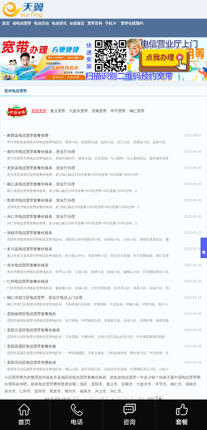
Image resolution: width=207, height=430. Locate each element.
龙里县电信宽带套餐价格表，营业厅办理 (41, 168)
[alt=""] (28, 9)
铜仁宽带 (136, 111)
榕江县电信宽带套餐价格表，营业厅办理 (41, 184)
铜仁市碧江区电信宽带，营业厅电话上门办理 (44, 297)
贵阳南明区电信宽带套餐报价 (31, 314)
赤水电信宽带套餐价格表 (28, 265)
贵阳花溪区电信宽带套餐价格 (31, 346)
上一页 (88, 399)
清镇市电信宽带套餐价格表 (29, 233)
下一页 (129, 399)
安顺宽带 (99, 111)
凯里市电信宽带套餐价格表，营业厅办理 (41, 200)
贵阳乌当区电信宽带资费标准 (31, 362)
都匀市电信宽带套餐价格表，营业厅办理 (41, 151)
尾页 (141, 399)
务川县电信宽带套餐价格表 (29, 249)
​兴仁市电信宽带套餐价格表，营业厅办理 (41, 216)
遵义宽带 (57, 111)
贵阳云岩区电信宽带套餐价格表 (33, 330)
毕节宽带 (118, 111)
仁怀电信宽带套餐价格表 (28, 281)
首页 (76, 399)
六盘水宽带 (78, 111)
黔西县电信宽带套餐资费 (28, 135)
